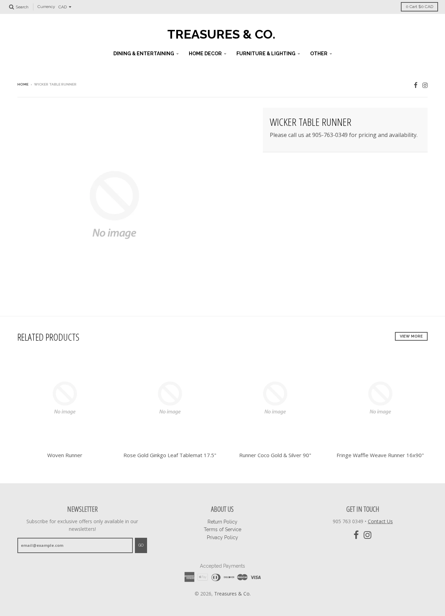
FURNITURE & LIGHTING (266, 53)
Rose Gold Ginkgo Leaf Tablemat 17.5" (169, 455)
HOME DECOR (205, 53)
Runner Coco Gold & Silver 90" (275, 455)
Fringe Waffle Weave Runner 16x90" (380, 455)
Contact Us (380, 521)
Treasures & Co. (221, 34)
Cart (419, 6)
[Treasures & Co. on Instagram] (425, 85)
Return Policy (222, 522)
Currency (46, 7)
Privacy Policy (222, 537)
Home (23, 84)
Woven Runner (64, 455)
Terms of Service (222, 529)
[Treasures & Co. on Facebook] (416, 85)
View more (411, 336)
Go (141, 545)
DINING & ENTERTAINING (143, 53)
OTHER (318, 53)
